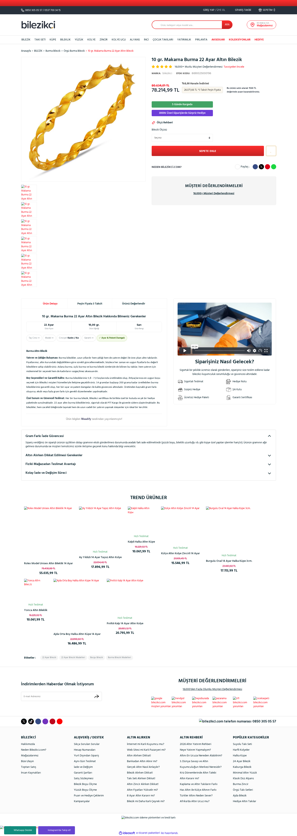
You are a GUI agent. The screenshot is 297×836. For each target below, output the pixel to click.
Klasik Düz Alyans (243, 778)
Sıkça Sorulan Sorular (87, 744)
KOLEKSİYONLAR (239, 39)
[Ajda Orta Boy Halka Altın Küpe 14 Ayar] (77, 602)
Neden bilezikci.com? (166, 167)
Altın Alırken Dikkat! (139, 755)
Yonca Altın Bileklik (35, 610)
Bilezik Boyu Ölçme (85, 784)
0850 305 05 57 (33, 10)
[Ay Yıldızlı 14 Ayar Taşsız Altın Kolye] (100, 527)
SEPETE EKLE (207, 151)
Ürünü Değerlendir (133, 304)
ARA (227, 24)
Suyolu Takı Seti (242, 744)
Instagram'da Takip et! (59, 830)
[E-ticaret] (148, 833)
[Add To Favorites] (270, 151)
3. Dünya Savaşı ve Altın (194, 761)
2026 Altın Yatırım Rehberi (195, 744)
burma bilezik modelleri (119, 657)
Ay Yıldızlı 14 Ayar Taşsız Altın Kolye (100, 557)
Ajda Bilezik (240, 795)
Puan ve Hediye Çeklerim (89, 795)
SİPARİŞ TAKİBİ (242, 10)
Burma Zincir (240, 784)
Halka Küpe (240, 755)
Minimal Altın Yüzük (245, 772)
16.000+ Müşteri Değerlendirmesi (213, 193)
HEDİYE (259, 39)
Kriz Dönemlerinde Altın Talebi (198, 772)
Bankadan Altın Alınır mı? (142, 761)
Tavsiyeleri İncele (234, 67)
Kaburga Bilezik (242, 767)
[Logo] (38, 24)
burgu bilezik (96, 657)
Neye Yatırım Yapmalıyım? (195, 750)
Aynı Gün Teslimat (85, 761)
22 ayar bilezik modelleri (73, 657)
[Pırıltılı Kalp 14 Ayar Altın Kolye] (125, 597)
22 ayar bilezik (49, 657)
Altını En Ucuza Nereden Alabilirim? (201, 755)
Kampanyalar (82, 801)
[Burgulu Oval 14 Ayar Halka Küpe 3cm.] (229, 529)
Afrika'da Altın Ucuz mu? (194, 801)
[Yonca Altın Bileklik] (35, 590)
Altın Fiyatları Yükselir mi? (142, 790)
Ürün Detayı (50, 304)
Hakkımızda (28, 744)
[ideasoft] (127, 833)
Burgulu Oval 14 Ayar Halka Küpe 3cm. (229, 561)
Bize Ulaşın (27, 761)
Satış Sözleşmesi (83, 778)
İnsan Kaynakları (31, 772)
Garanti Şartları (83, 772)
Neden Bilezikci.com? (33, 750)
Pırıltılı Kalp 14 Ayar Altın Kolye (125, 623)
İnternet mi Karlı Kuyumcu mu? (145, 744)
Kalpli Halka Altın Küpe (141, 541)
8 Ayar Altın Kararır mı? (141, 795)
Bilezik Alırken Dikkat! (140, 772)
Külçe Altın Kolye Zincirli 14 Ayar (180, 553)
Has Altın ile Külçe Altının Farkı (198, 790)
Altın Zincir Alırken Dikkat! (143, 784)
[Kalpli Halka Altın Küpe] (141, 520)
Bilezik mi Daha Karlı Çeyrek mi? (146, 801)
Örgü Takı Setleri (243, 790)
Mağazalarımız (29, 755)
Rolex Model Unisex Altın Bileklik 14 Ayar (48, 563)
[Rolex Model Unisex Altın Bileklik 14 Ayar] (48, 530)
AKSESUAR (218, 39)
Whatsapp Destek (23, 830)
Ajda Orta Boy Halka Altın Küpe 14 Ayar (77, 634)
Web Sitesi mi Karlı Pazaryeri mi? (146, 750)
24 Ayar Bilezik (241, 761)
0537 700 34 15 (52, 10)
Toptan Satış (28, 767)
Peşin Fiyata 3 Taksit (89, 304)
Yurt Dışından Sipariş (86, 755)
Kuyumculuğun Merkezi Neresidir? (200, 767)
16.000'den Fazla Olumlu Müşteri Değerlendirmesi (212, 689)
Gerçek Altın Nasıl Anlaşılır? (143, 767)
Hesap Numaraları (84, 750)
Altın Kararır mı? (189, 778)
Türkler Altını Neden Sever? (196, 795)
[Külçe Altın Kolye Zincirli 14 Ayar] (180, 525)
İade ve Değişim (83, 767)
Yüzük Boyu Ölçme (85, 790)
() (269, 10)
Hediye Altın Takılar (244, 801)
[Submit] (96, 696)
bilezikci (162, 73)
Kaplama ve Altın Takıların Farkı (198, 784)
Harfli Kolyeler (241, 750)
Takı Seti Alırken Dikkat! (141, 778)
